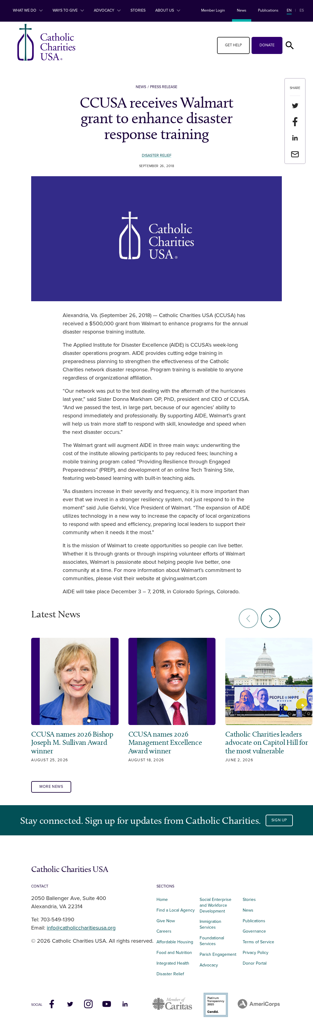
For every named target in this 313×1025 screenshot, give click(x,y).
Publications (268, 10)
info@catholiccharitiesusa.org (81, 928)
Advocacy (104, 10)
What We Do (25, 10)
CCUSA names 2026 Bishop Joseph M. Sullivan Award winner (72, 742)
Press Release (163, 87)
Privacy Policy (255, 952)
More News (51, 786)
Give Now (165, 920)
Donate (267, 45)
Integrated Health (172, 963)
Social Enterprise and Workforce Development (215, 905)
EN (289, 10)
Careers (163, 931)
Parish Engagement (218, 954)
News (241, 10)
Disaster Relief (156, 155)
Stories (138, 10)
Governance (254, 931)
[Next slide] (270, 618)
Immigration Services (210, 924)
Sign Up (279, 820)
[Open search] (289, 45)
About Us (165, 10)
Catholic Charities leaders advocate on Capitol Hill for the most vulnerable (266, 742)
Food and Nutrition (174, 952)
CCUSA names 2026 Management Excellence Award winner (165, 742)
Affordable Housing (174, 942)
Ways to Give (66, 10)
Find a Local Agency (175, 910)
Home (162, 899)
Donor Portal (255, 963)
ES (302, 10)
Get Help (233, 45)
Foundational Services (212, 940)
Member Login (213, 10)
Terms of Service (258, 942)
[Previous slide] (248, 618)
